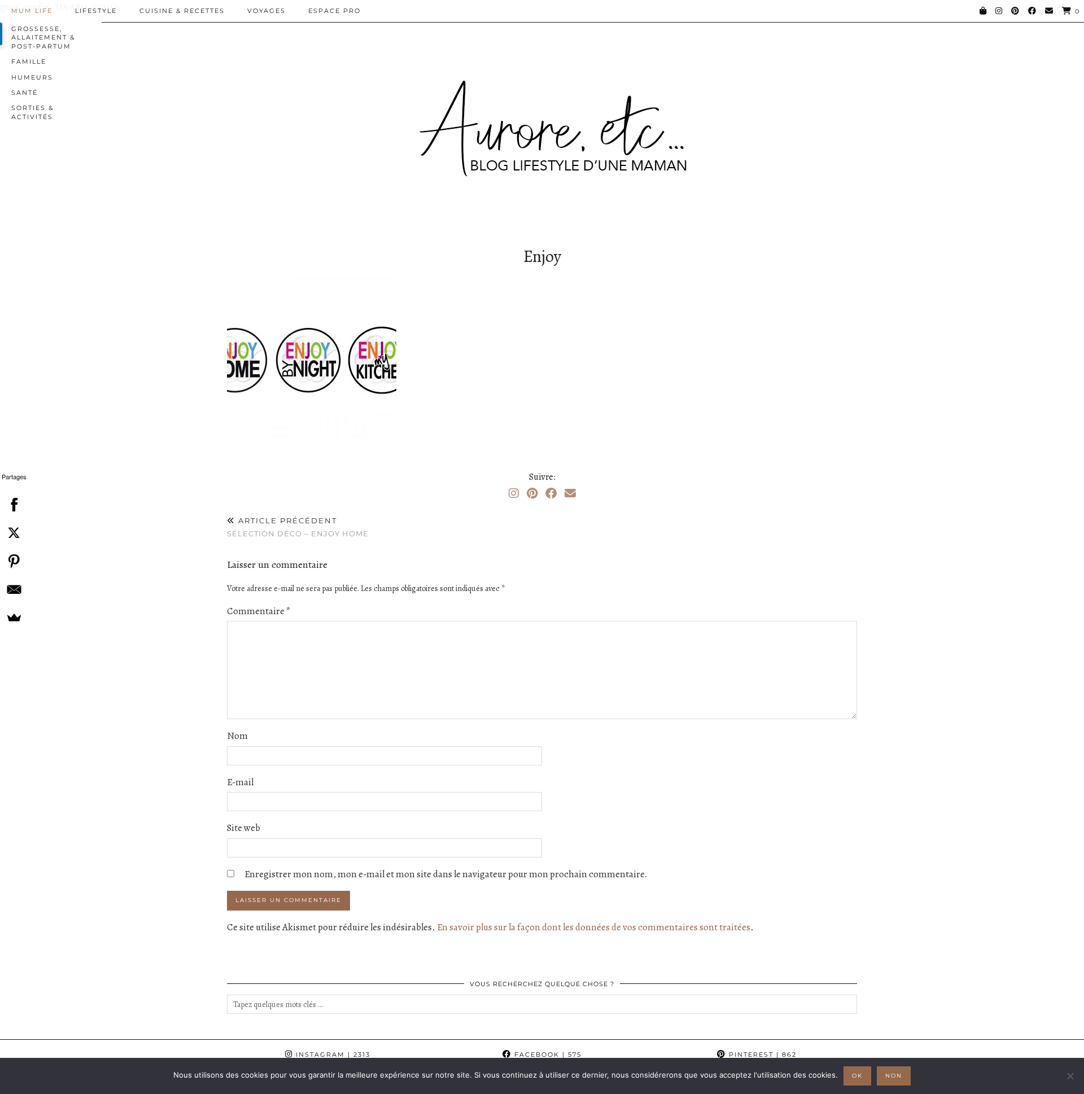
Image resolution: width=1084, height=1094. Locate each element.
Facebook (547, 1054)
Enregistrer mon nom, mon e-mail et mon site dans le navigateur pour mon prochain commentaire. (446, 874)
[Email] (1049, 10)
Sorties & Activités (32, 112)
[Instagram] (999, 10)
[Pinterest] (1015, 10)
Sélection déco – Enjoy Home (298, 527)
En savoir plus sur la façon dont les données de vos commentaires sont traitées (593, 927)
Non (893, 1075)
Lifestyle (96, 11)
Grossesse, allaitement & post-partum (43, 37)
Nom (237, 735)
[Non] (1070, 1076)
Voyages (266, 11)
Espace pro (334, 11)
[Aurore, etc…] (542, 120)
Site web (243, 827)
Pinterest (761, 1054)
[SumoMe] (14, 617)
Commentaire (259, 611)
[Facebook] (1032, 10)
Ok (857, 1075)
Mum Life (32, 11)
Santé (24, 93)
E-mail (240, 782)
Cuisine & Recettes (182, 11)
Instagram (331, 1054)
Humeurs (32, 77)
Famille (28, 61)
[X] (14, 533)
